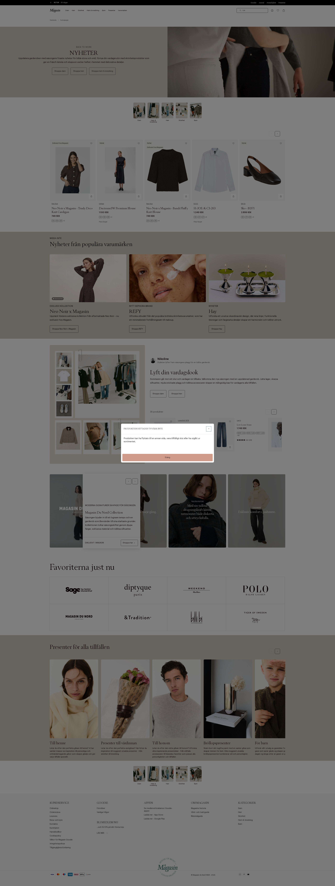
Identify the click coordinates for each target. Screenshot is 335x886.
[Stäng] (208, 428)
